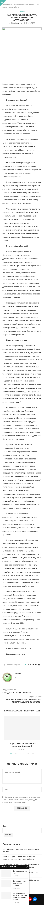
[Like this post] (28, 665)
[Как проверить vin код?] (6, 873)
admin (19, 23)
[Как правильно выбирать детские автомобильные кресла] (6, 895)
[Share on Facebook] (30, 665)
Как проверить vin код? (20, 872)
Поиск (4, 826)
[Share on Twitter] (33, 665)
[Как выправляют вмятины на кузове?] (6, 883)
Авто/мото (22, 11)
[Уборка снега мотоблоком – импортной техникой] (22, 728)
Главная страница (8, 5)
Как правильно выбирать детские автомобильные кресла (20, 896)
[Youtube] (30, 899)
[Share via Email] (39, 665)
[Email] (35, 899)
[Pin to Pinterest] (36, 665)
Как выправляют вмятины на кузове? (19, 883)
